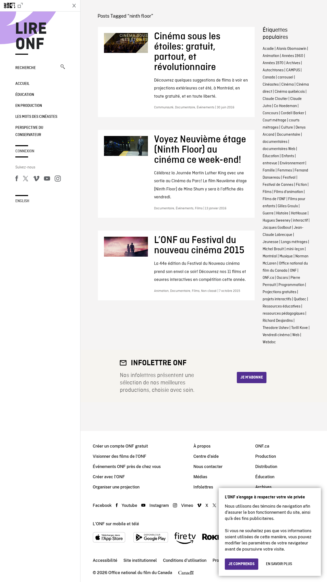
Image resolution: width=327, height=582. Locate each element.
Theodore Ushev (276, 327)
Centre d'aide (206, 456)
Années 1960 (292, 56)
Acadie (268, 48)
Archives (293, 63)
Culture (287, 127)
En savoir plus (279, 564)
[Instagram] (58, 179)
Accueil (22, 84)
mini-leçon (295, 249)
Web (295, 335)
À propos (202, 446)
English (22, 201)
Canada (269, 77)
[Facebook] (16, 179)
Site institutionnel (140, 560)
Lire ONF (31, 36)
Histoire (282, 213)
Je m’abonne (251, 377)
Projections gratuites (279, 292)
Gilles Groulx (288, 206)
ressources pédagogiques (284, 313)
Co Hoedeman (285, 106)
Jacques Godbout (277, 227)
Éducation (24, 95)
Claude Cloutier (275, 98)
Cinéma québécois (290, 91)
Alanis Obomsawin (291, 48)
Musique (286, 256)
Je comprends (241, 564)
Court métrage (274, 120)
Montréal (270, 256)
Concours (270, 113)
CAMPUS (293, 70)
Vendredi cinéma (276, 335)
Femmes (284, 170)
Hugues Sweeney (276, 220)
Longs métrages (294, 242)
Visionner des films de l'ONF (119, 456)
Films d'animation (288, 192)
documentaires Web (279, 149)
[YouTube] (47, 179)
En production (28, 106)
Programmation (291, 285)
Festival (289, 177)
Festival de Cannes (278, 184)
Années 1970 (273, 63)
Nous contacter (208, 466)
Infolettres (203, 487)
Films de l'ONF (274, 199)
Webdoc (269, 342)
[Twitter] (25, 179)
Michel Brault (273, 249)
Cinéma (287, 84)
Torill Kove (299, 327)
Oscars (282, 277)
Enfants (288, 156)
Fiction (301, 184)
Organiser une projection (116, 487)
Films (267, 192)
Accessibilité (105, 560)
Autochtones (273, 70)
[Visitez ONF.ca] (34, 5)
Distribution (266, 466)
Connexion (24, 151)
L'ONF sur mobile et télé (116, 523)
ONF (293, 270)
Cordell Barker (292, 113)
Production (265, 456)
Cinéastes (271, 84)
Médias (200, 476)
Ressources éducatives (281, 306)
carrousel (285, 77)
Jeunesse (270, 242)
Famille (269, 170)
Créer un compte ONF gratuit (120, 446)
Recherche (25, 68)
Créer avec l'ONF (109, 476)
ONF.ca (268, 277)
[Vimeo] (36, 179)
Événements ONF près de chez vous (127, 466)
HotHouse (299, 213)
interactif (300, 220)
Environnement (292, 163)
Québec (300, 299)
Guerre (268, 213)
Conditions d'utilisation (184, 560)
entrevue (270, 163)
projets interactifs (277, 299)
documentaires (275, 141)
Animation (271, 56)
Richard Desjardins (278, 320)
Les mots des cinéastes (36, 117)
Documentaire (288, 134)
